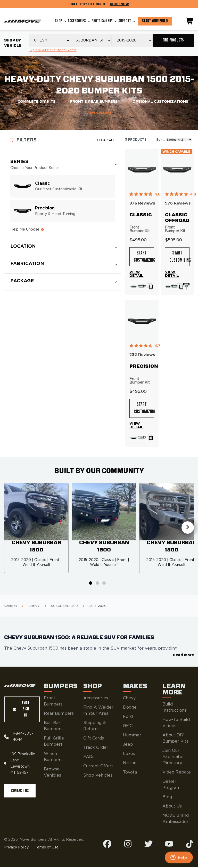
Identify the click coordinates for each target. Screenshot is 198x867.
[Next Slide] (188, 527)
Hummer (132, 735)
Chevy (129, 698)
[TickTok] (190, 844)
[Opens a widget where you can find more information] (178, 858)
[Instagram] (128, 844)
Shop (58, 21)
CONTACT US (20, 791)
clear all (106, 140)
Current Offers (98, 766)
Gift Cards (93, 738)
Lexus (129, 754)
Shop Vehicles (98, 775)
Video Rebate (176, 772)
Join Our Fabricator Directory (173, 757)
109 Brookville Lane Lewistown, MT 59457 (22, 763)
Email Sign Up (26, 709)
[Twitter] (148, 844)
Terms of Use (47, 847)
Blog (167, 797)
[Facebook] (107, 844)
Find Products (173, 40)
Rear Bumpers (59, 713)
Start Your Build (155, 21)
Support (124, 21)
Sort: (160, 139)
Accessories (77, 21)
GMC (128, 726)
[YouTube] (169, 844)
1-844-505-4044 (23, 737)
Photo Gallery (102, 21)
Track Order (95, 747)
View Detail (136, 274)
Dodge (130, 707)
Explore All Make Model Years (52, 50)
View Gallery (99, 112)
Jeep (128, 744)
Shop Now (119, 4)
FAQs (88, 757)
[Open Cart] (190, 21)
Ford (128, 717)
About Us (172, 806)
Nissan (129, 763)
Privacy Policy (16, 847)
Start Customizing (144, 257)
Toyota (130, 772)
